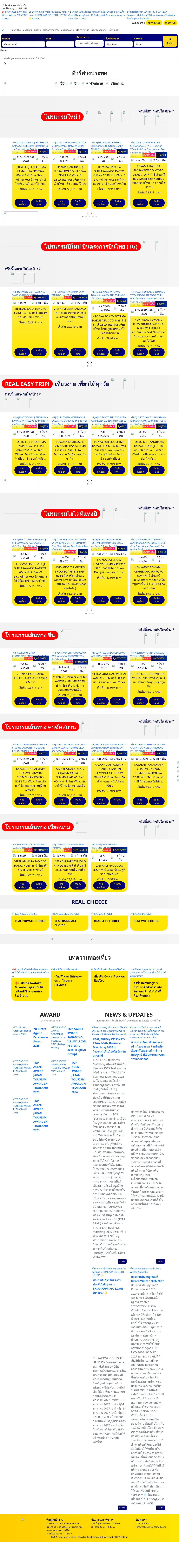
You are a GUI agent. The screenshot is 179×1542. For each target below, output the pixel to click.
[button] (82, 216)
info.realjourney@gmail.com (151, 1526)
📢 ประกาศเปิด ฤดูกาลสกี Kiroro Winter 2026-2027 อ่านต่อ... (14, 15)
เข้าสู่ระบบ (170, 22)
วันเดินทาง (39, 203)
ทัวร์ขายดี (84, 29)
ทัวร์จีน (37, 29)
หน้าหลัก (16, 29)
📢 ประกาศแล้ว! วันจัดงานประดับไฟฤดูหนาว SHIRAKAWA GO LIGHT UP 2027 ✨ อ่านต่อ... (48, 15)
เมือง (48, 38)
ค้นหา (170, 43)
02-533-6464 (138, 22)
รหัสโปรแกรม (82, 37)
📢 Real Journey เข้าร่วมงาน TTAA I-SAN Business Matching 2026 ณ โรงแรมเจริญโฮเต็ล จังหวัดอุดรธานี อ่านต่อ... (151, 15)
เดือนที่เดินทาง (112, 38)
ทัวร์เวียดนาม (67, 29)
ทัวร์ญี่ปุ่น (27, 29)
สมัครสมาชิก (154, 22)
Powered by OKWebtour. (115, 1537)
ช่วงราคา (138, 38)
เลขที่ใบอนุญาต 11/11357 (59, 1533)
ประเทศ (6, 38)
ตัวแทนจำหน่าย (99, 29)
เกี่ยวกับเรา (114, 29)
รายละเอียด (22, 203)
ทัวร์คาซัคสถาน (51, 29)
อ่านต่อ (122, 1261)
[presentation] (88, 213)
